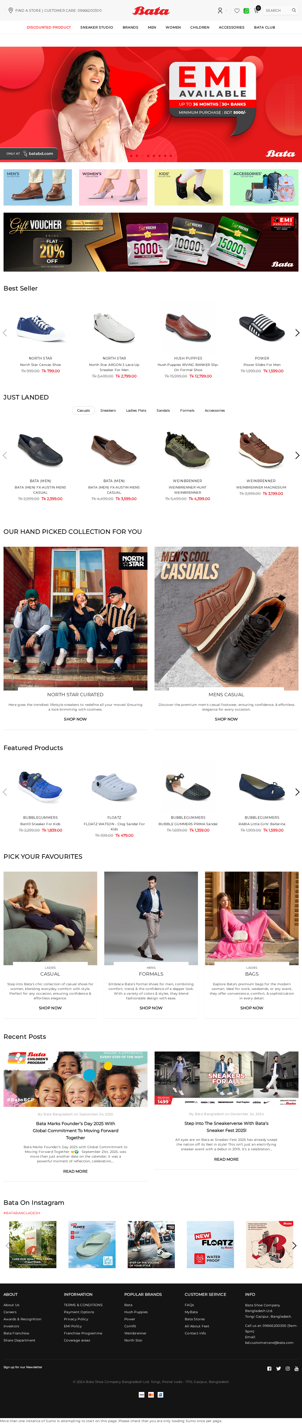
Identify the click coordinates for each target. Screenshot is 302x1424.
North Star (40, 358)
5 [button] (154, 156)
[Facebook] (269, 1368)
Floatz (114, 817)
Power (262, 358)
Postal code (172, 1382)
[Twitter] (278, 1368)
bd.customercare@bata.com (269, 1343)
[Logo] (151, 10)
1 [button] (131, 156)
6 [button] (159, 156)
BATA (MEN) (40, 481)
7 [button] (165, 156)
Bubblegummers (40, 817)
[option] (151, 104)
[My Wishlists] (235, 10)
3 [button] (142, 156)
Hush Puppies (188, 358)
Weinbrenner (187, 481)
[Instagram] (288, 1368)
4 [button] (148, 156)
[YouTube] (296, 1368)
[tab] (83, 410)
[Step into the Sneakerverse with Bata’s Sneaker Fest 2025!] (226, 1079)
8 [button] (171, 156)
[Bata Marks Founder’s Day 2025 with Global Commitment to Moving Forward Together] (75, 1079)
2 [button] (137, 156)
